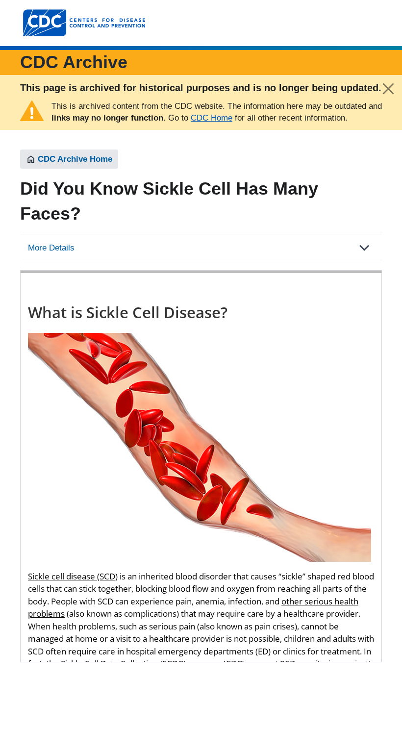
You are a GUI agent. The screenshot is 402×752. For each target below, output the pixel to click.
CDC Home (211, 118)
